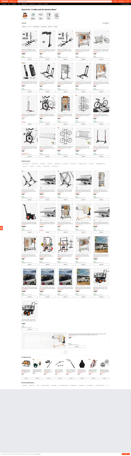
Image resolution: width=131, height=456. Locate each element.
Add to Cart (30, 59)
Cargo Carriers (30, 6)
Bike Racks (34, 6)
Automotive (25, 6)
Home (22, 6)
